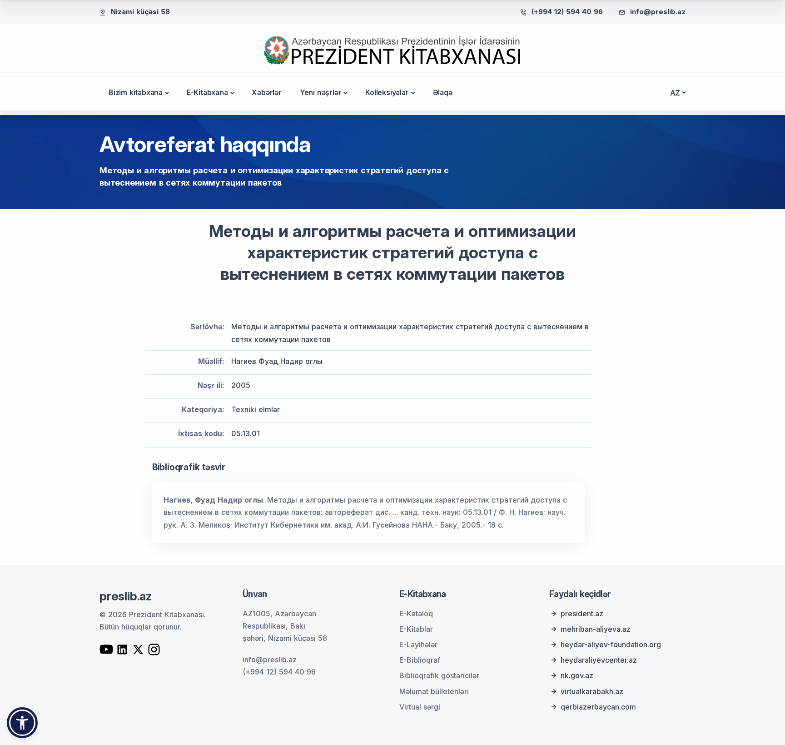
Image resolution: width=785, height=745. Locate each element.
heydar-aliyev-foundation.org (611, 644)
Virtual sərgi (419, 706)
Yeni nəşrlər (321, 92)
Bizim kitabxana (136, 92)
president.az (582, 613)
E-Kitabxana (207, 92)
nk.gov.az (577, 675)
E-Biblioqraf (419, 659)
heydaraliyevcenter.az (599, 659)
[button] (22, 723)
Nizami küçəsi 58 (140, 11)
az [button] (675, 92)
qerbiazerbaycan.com (598, 706)
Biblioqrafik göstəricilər (439, 675)
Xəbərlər (266, 92)
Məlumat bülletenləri (434, 691)
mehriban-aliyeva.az (596, 629)
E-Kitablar (416, 629)
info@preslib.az (658, 11)
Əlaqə (442, 92)
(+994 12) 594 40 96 (567, 11)
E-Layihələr (418, 644)
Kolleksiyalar (386, 92)
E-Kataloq (416, 613)
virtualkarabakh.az (592, 691)
